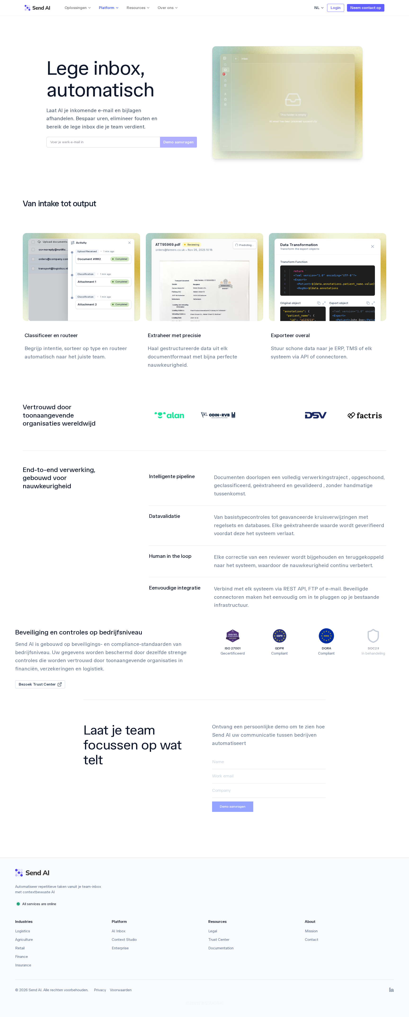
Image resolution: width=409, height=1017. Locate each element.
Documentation (221, 948)
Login (336, 7)
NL (317, 7)
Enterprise (120, 948)
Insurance (23, 965)
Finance (21, 956)
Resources (136, 7)
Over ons (165, 7)
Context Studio (124, 939)
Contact (311, 939)
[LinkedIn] (391, 989)
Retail (20, 948)
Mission (311, 931)
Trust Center (218, 939)
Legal (212, 931)
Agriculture (24, 939)
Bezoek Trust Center (37, 684)
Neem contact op (365, 7)
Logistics (22, 931)
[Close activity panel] (129, 243)
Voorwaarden (121, 990)
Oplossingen (76, 7)
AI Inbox (118, 931)
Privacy (100, 990)
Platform (106, 7)
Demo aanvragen (232, 807)
